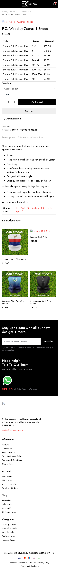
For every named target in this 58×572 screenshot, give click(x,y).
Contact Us (7, 448)
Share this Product (13, 118)
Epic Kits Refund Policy (12, 456)
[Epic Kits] (29, 4)
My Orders (7, 476)
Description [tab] (8, 137)
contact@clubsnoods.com (12, 430)
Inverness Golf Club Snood (14, 259)
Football (26, 11)
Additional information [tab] (30, 137)
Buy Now (29, 111)
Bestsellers (7, 500)
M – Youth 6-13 (34, 208)
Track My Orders (10, 488)
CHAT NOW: (7, 389)
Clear (7, 94)
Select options (15, 252)
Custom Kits (7, 508)
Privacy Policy (8, 452)
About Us (6, 444)
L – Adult (20, 208)
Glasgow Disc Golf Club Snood (13, 302)
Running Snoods (9, 539)
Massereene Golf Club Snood (40, 302)
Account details (9, 484)
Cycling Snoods (9, 524)
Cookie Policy (8, 463)
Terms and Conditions (12, 460)
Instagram (23, 562)
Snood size (6, 83)
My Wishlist (7, 480)
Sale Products (8, 504)
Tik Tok (33, 562)
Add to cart (37, 101)
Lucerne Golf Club (38, 237)
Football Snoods (9, 528)
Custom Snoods (15, 11)
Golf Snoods (8, 532)
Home (4, 11)
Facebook (13, 562)
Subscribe (48, 341)
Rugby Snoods (8, 536)
